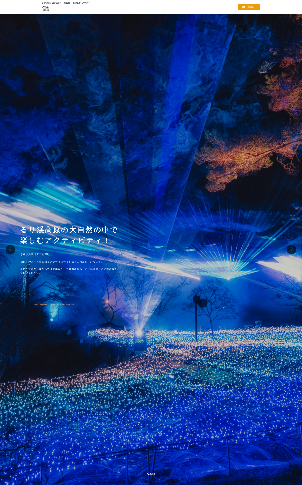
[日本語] (249, 7)
